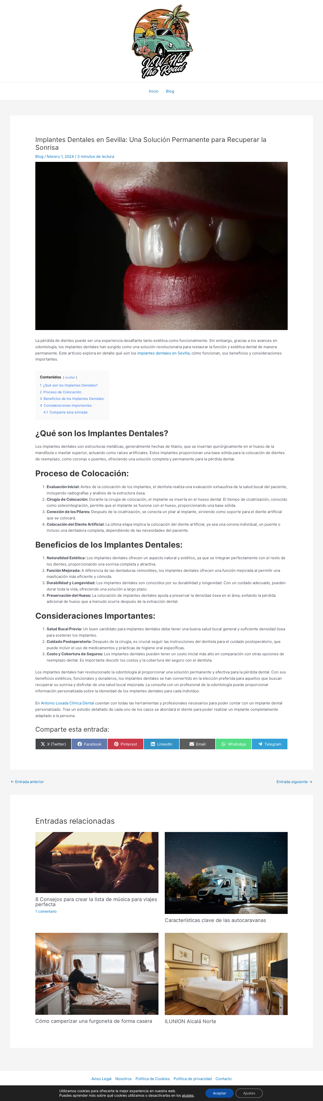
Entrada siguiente (294, 781)
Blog (170, 91)
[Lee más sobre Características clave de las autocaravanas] (226, 872)
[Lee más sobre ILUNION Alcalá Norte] (226, 973)
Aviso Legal (101, 1078)
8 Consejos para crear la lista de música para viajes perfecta (96, 901)
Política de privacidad (193, 1078)
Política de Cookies (153, 1078)
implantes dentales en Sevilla (163, 353)
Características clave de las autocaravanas (215, 920)
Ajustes (249, 1093)
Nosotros (123, 1078)
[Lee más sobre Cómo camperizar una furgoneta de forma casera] (96, 973)
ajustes (188, 1095)
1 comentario (46, 911)
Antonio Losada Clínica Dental (68, 703)
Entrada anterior (27, 781)
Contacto (224, 1078)
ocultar (70, 377)
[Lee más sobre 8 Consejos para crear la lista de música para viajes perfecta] (96, 862)
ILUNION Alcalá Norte (190, 1021)
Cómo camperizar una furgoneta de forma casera (93, 1021)
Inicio (153, 91)
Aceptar (219, 1093)
